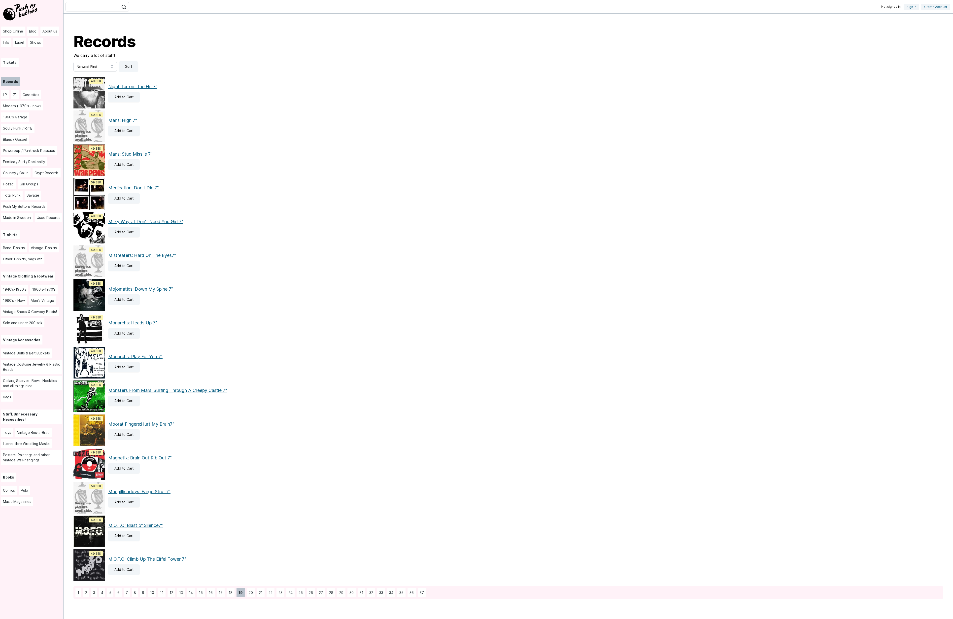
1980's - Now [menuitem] (14, 300)
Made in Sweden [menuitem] (17, 217)
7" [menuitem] (15, 95)
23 (279, 592)
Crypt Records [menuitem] (46, 173)
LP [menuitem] (5, 95)
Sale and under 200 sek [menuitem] (22, 323)
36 (411, 592)
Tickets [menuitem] (10, 62)
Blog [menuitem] (32, 31)
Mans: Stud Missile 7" (130, 154)
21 (260, 592)
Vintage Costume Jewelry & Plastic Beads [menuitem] (31, 367)
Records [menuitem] (10, 81)
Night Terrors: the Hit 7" (132, 86)
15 (200, 592)
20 (250, 592)
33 (380, 592)
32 (370, 592)
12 (170, 592)
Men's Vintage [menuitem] (42, 300)
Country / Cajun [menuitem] (16, 173)
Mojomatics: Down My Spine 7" (140, 289)
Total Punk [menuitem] (12, 195)
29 (340, 592)
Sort (128, 66)
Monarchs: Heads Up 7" (132, 322)
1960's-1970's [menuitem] (44, 289)
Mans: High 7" (122, 120)
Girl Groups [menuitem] (29, 184)
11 (161, 592)
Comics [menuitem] (9, 490)
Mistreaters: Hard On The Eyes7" (142, 255)
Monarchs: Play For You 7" (135, 356)
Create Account (935, 7)
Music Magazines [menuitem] (17, 501)
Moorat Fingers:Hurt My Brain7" (141, 424)
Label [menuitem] (19, 42)
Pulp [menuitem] (24, 490)
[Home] (21, 12)
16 (210, 592)
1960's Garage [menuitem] (15, 117)
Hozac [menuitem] (8, 184)
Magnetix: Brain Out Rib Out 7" (140, 457)
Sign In (911, 7)
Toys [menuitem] (7, 432)
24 (289, 592)
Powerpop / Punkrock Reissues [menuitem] (29, 150)
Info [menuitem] (6, 42)
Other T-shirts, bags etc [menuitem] (22, 259)
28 (330, 592)
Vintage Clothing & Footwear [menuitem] (28, 276)
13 (180, 592)
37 (421, 592)
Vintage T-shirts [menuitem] (44, 248)
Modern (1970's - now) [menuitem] (22, 106)
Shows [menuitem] (35, 42)
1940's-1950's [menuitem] (14, 289)
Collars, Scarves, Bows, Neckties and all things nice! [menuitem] (30, 383)
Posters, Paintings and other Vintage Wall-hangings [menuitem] (26, 457)
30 (350, 592)
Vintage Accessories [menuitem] (21, 340)
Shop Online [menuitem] (13, 31)
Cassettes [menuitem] (31, 95)
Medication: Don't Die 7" (133, 187)
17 (220, 592)
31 (360, 592)
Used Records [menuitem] (48, 217)
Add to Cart (121, 97)
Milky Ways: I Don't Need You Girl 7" (145, 221)
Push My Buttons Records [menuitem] (24, 206)
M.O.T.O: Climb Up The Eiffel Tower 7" (147, 559)
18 (230, 592)
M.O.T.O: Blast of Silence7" (135, 525)
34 (390, 592)
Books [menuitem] (8, 477)
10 (151, 592)
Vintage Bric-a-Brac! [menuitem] (33, 432)
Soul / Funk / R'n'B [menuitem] (18, 128)
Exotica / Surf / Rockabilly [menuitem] (24, 162)
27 (320, 592)
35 (400, 592)
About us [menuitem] (49, 31)
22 (269, 592)
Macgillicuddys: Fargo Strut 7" (139, 491)
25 (300, 592)
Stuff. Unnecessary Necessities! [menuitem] (20, 416)
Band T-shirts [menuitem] (14, 248)
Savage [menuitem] (33, 195)
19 (240, 592)
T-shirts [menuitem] (10, 235)
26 (310, 592)
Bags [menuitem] (7, 397)
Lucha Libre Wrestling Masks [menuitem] (26, 444)
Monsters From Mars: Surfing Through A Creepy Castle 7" (167, 390)
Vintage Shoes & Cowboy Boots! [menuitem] (30, 312)
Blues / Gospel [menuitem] (15, 139)
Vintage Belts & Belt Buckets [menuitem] (26, 353)
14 (190, 592)
